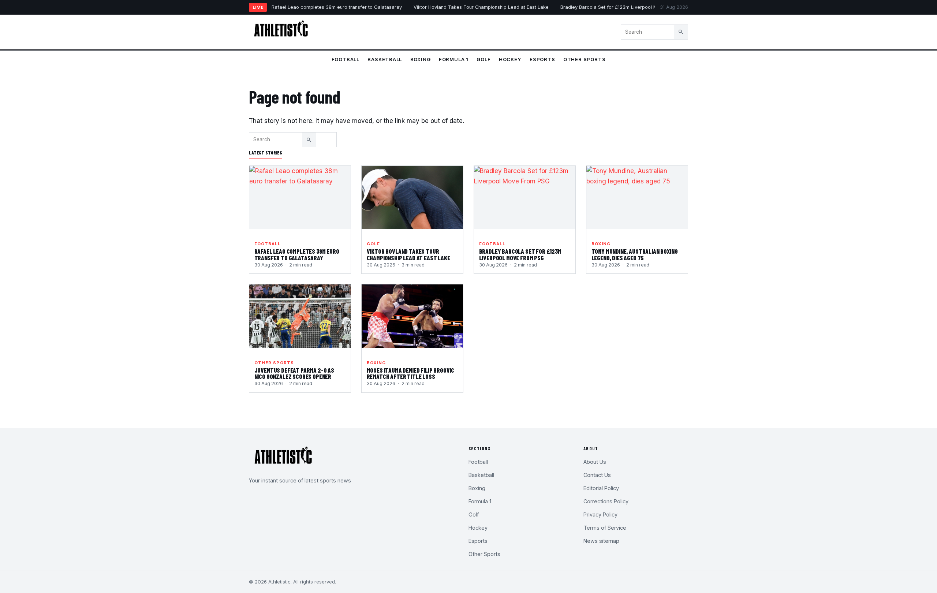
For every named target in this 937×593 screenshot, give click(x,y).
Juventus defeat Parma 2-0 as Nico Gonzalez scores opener (294, 373)
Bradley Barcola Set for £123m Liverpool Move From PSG (625, 7)
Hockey (510, 59)
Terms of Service (604, 528)
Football (345, 59)
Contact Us (597, 475)
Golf (483, 59)
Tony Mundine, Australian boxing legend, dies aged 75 (634, 254)
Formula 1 (453, 59)
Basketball (384, 59)
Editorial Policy (601, 488)
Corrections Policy (605, 501)
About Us (594, 462)
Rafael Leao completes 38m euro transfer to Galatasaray (337, 7)
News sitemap (601, 541)
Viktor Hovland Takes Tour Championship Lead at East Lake (481, 7)
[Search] (681, 32)
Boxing (420, 59)
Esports (542, 59)
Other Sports (584, 59)
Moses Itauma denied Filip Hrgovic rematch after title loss (410, 373)
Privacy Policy (600, 514)
